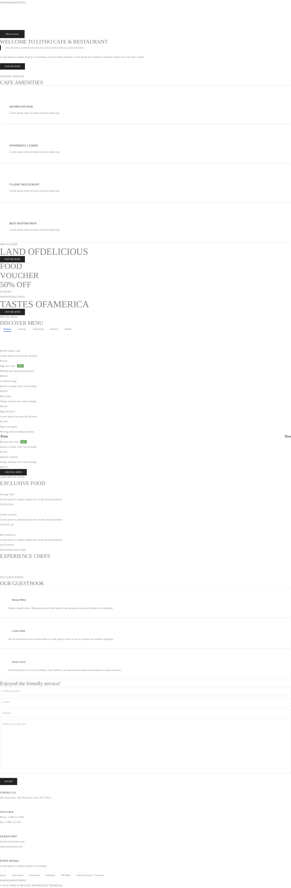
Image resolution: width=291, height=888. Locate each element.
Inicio (3, 875)
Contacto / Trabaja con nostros (129, 11)
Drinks (68, 329)
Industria (39, 11)
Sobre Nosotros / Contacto (90, 875)
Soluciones (8, 11)
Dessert (54, 329)
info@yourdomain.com (12, 841)
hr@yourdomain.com (11, 846)
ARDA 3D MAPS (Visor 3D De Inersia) (68, 11)
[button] (12, 66)
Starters (7, 329)
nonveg (22, 329)
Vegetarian (38, 329)
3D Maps (66, 875)
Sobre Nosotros (101, 11)
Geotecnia (24, 11)
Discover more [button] (12, 34)
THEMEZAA (55, 885)
